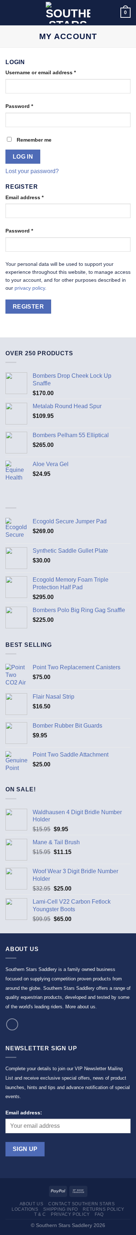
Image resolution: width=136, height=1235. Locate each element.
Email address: (23, 1112)
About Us (32, 1203)
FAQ (99, 1214)
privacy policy (30, 288)
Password (19, 106)
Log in (23, 157)
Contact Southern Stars (81, 1203)
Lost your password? (32, 171)
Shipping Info (60, 1209)
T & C (40, 1214)
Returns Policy (103, 1209)
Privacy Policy (70, 1214)
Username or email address (40, 72)
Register (28, 306)
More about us (80, 1006)
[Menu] (9, 12)
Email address (24, 197)
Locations (25, 1209)
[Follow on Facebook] (12, 1024)
